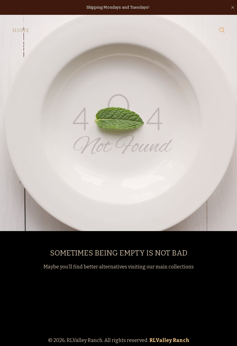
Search (222, 30)
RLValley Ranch (169, 340)
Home (20, 30)
